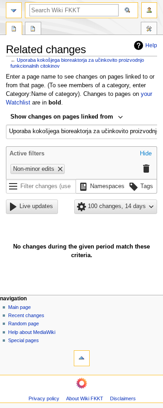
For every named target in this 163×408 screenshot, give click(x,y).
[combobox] (67, 117)
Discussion (33, 29)
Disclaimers (123, 398)
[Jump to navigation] (14, 10)
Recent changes (26, 315)
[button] (145, 154)
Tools (149, 29)
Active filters (27, 153)
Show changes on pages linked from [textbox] (61, 117)
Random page (23, 323)
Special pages (23, 340)
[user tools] (149, 10)
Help (151, 45)
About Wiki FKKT (84, 398)
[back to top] (82, 358)
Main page (19, 307)
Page (14, 29)
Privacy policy (44, 398)
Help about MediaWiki (31, 332)
